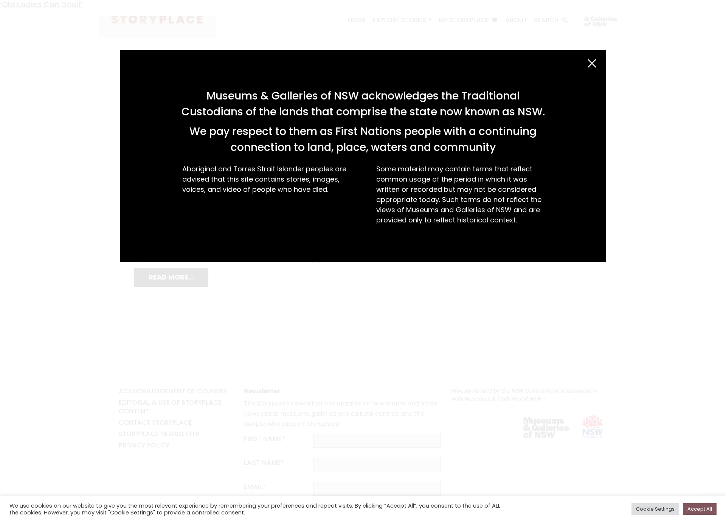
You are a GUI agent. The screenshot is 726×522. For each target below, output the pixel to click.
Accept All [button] (699, 509)
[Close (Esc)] (592, 63)
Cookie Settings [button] (655, 509)
